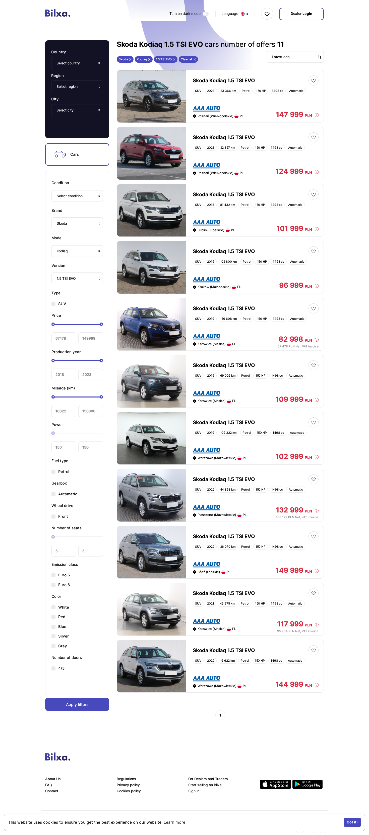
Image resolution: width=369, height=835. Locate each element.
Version (58, 265)
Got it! (352, 822)
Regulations (126, 779)
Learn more (174, 822)
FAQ (48, 785)
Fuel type (59, 460)
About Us (53, 779)
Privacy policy (128, 785)
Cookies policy (129, 791)
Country (58, 52)
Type (55, 293)
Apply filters (77, 704)
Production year (66, 351)
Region (57, 75)
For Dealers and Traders (208, 779)
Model (57, 237)
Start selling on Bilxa (205, 785)
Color (56, 596)
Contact (51, 791)
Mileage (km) (63, 388)
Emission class (64, 564)
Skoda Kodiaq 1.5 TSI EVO (224, 80)
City (55, 99)
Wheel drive (62, 505)
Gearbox (59, 483)
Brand (56, 210)
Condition (60, 182)
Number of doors (66, 657)
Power (57, 424)
